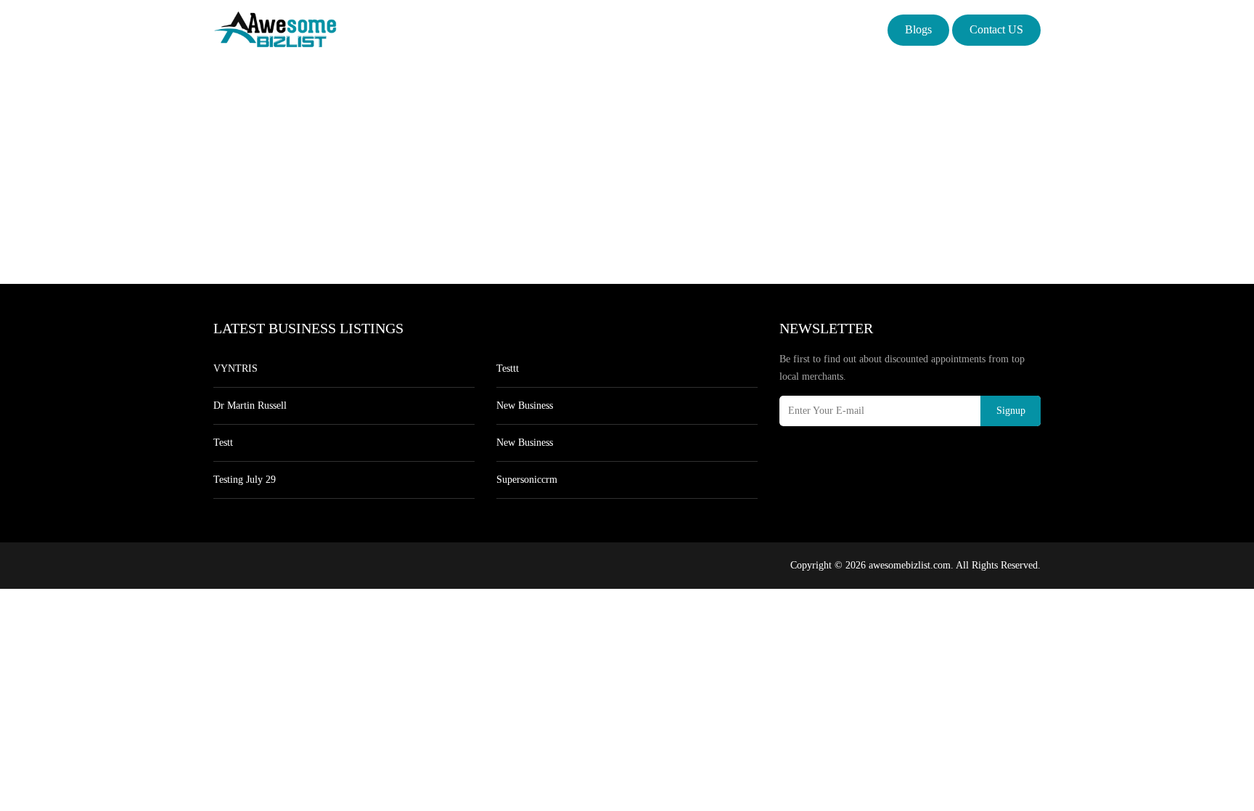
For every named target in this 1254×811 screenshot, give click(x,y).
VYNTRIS (235, 368)
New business (524, 405)
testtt (507, 368)
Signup (1010, 410)
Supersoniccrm (526, 479)
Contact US (996, 29)
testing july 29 (244, 479)
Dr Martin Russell (250, 405)
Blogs (918, 29)
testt (223, 442)
